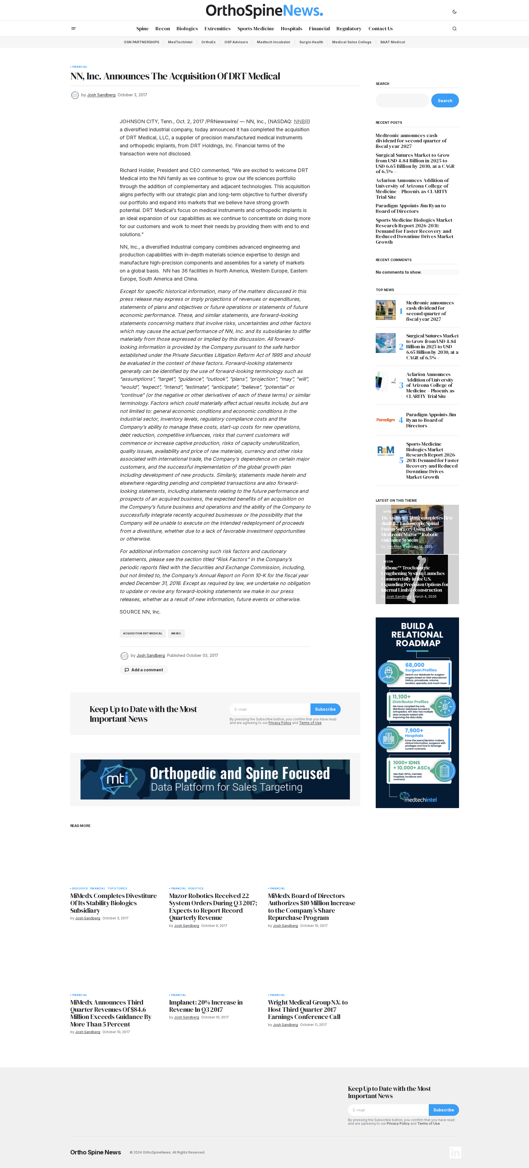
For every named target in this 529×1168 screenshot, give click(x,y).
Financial (79, 66)
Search (383, 84)
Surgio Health (311, 42)
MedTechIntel (180, 42)
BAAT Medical (392, 42)
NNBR (301, 121)
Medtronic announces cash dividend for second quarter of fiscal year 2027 (411, 141)
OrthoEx (208, 42)
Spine (387, 511)
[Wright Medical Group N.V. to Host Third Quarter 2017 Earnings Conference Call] (314, 964)
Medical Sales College (352, 42)
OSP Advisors (236, 42)
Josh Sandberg (398, 596)
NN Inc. (176, 633)
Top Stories (117, 888)
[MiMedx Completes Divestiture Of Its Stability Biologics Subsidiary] (116, 858)
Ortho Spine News (95, 1152)
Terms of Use (310, 723)
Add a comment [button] (147, 669)
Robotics (196, 888)
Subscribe (325, 709)
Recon (388, 561)
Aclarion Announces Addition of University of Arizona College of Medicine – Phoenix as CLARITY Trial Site (412, 189)
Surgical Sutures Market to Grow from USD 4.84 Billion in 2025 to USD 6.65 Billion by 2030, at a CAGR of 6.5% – (415, 163)
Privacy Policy (280, 723)
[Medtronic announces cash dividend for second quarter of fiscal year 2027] (386, 310)
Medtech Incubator (273, 42)
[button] (454, 11)
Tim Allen (394, 546)
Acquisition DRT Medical (142, 633)
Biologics (80, 888)
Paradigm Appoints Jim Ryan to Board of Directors (411, 208)
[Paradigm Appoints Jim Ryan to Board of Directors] (386, 420)
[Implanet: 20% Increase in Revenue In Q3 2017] (215, 964)
